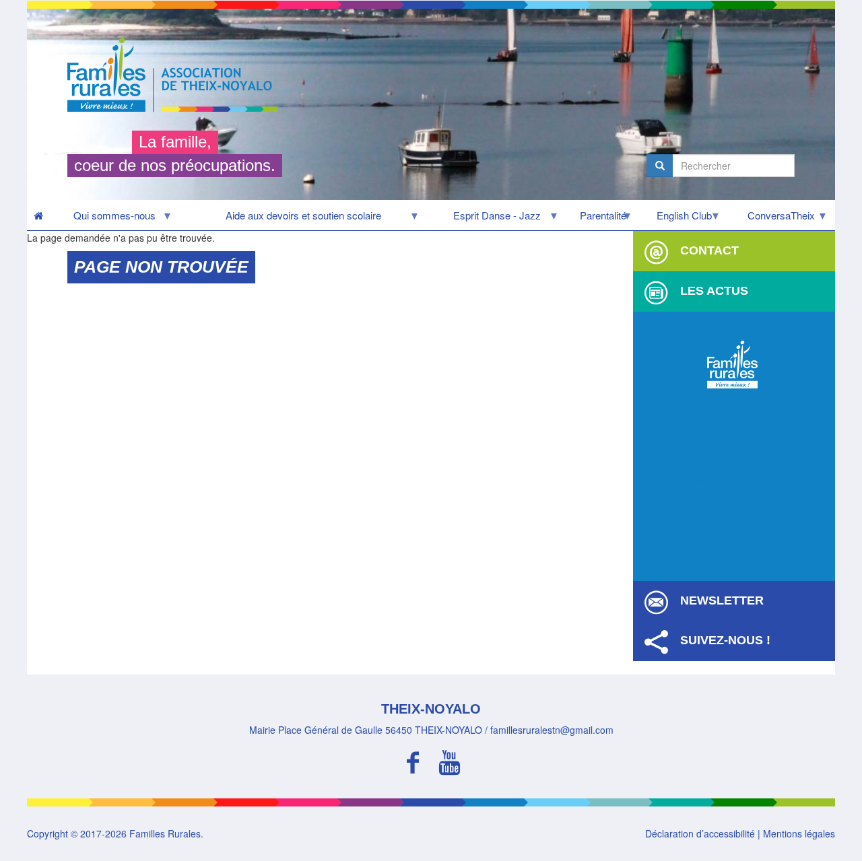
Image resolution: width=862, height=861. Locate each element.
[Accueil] (177, 75)
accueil (657, 461)
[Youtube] (449, 760)
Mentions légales (799, 833)
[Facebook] (413, 760)
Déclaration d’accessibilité (700, 833)
